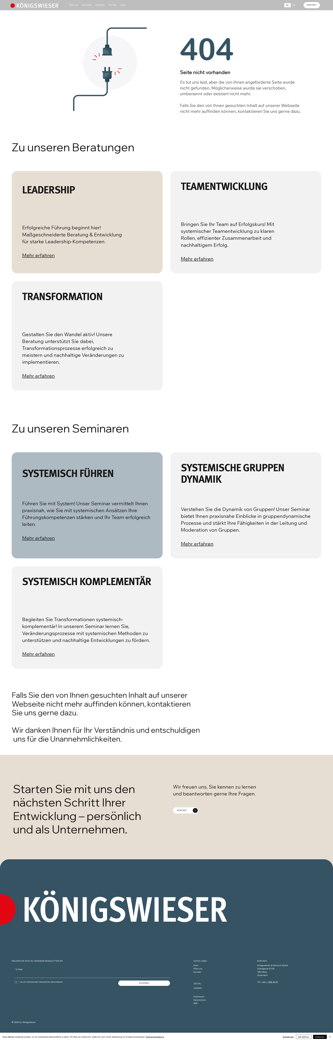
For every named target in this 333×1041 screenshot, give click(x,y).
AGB (195, 1003)
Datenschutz (199, 1000)
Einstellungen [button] (288, 1037)
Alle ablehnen (303, 1037)
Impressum (198, 997)
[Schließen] (329, 1037)
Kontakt (197, 972)
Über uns (197, 969)
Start (195, 966)
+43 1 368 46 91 (269, 982)
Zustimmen (320, 1037)
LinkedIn (198, 988)
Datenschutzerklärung (155, 1037)
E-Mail (18, 970)
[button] (73, 5)
